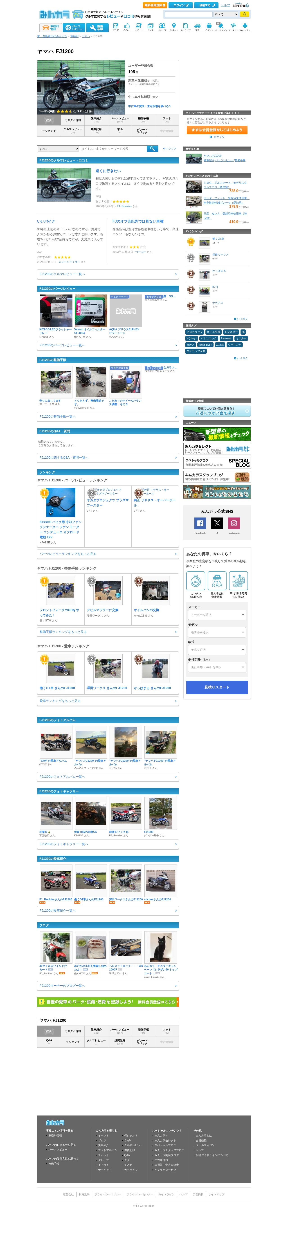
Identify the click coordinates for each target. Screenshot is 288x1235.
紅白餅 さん (45, 764)
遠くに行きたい (108, 171)
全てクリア (169, 148)
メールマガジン (205, 1145)
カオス (191, 344)
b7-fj (215, 286)
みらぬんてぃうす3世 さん (89, 768)
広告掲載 (198, 1194)
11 (86, 111)
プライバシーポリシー (108, 1194)
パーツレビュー (119, 120)
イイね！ (103, 1164)
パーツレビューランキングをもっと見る (68, 554)
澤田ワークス (220, 254)
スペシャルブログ (165, 1145)
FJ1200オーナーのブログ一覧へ (62, 985)
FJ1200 (148, 832)
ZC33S (220, 344)
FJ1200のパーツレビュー (57, 288)
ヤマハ (86, 36)
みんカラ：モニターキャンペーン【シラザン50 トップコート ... (161, 969)
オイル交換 (213, 331)
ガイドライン (166, 1194)
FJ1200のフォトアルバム (57, 720)
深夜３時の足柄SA (85, 832)
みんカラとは (204, 1135)
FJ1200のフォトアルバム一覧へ (62, 776)
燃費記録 (96, 131)
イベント (103, 1135)
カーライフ (131, 1169)
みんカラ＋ (161, 1135)
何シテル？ (131, 1135)
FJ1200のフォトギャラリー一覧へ (64, 844)
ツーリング (234, 344)
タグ (127, 1160)
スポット (103, 1155)
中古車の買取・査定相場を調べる (148, 106)
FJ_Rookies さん (118, 835)
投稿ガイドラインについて (212, 1155)
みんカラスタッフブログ (169, 1150)
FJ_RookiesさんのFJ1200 (55, 899)
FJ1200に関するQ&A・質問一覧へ (64, 457)
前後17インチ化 (118, 832)
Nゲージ (192, 338)
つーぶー (140, 251)
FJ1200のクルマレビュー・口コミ (63, 160)
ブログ (44, 925)
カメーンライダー (69, 262)
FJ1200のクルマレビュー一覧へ (62, 274)
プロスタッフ (195, 331)
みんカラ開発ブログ (167, 1155)
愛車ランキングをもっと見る (60, 701)
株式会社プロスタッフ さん (160, 371)
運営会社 (68, 1194)
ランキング (49, 131)
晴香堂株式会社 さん (156, 299)
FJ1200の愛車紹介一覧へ (58, 910)
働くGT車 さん (82, 336)
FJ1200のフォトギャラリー (59, 791)
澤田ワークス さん (49, 404)
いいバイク (46, 221)
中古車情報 (161, 1160)
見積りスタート (217, 687)
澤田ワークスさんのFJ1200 (126, 899)
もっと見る (242, 318)
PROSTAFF (205, 344)
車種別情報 (55, 1135)
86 (243, 331)
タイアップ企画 (196, 351)
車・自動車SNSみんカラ (52, 36)
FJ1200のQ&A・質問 (54, 431)
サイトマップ (216, 1194)
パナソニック (209, 338)
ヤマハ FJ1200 (213, 155)
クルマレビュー (72, 131)
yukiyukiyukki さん (84, 408)
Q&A (120, 131)
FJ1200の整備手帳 (52, 360)
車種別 (74, 36)
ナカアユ (217, 302)
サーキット (105, 1169)
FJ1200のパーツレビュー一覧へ (62, 345)
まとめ (128, 1164)
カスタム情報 (73, 120)
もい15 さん (115, 768)
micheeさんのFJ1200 (157, 899)
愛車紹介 (96, 120)
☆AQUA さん (116, 336)
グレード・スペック (143, 131)
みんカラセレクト (165, 1140)
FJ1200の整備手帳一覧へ (58, 416)
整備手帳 (143, 120)
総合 (49, 120)
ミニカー (241, 338)
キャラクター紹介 (165, 1169)
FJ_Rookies (124, 206)
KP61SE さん (46, 336)
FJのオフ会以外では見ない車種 (138, 221)
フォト (167, 120)
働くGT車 (218, 238)
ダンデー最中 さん (154, 835)
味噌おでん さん (118, 973)
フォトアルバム (107, 1150)
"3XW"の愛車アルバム (53, 760)
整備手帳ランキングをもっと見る (63, 632)
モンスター (231, 331)
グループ (103, 1160)
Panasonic (226, 338)
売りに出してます (50, 400)
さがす (128, 1140)
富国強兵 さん (47, 835)
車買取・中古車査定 (167, 1164)
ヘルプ (225, 5)
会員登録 (201, 1140)
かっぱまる (219, 270)
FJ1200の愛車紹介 (52, 858)
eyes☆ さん (150, 768)
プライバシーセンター (139, 1194)
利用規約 (84, 1194)
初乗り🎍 (45, 832)
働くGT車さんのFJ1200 (89, 899)
